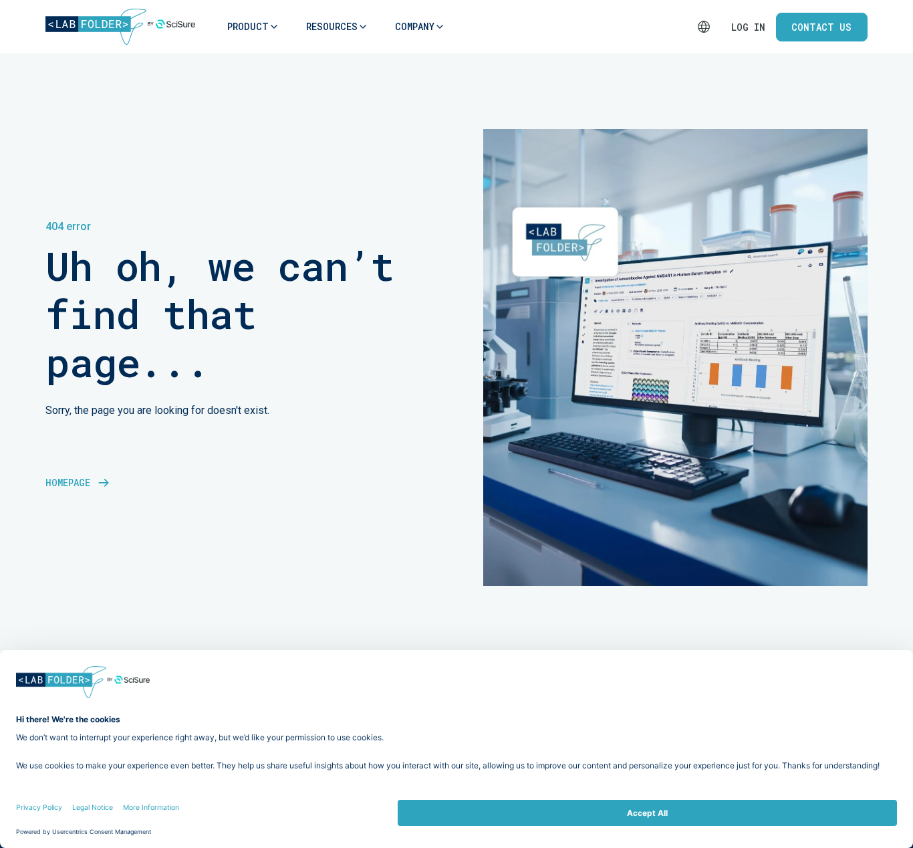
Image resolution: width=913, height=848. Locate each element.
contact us (821, 27)
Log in (748, 27)
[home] (120, 27)
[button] (248, 27)
